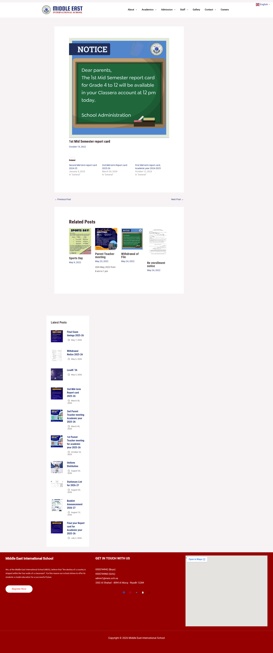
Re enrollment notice (156, 264)
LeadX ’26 (72, 370)
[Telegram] (136, 592)
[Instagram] (130, 592)
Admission (167, 9)
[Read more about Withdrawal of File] (132, 239)
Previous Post (63, 199)
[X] (149, 592)
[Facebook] (124, 592)
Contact (209, 9)
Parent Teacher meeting (104, 255)
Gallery (196, 9)
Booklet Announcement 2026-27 (74, 504)
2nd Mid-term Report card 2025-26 (74, 393)
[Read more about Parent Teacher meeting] (106, 239)
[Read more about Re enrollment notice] (158, 243)
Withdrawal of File (130, 255)
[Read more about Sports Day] (80, 241)
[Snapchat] (143, 592)
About (131, 9)
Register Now (19, 588)
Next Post (177, 199)
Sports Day (76, 258)
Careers (225, 9)
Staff (182, 9)
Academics (148, 9)
